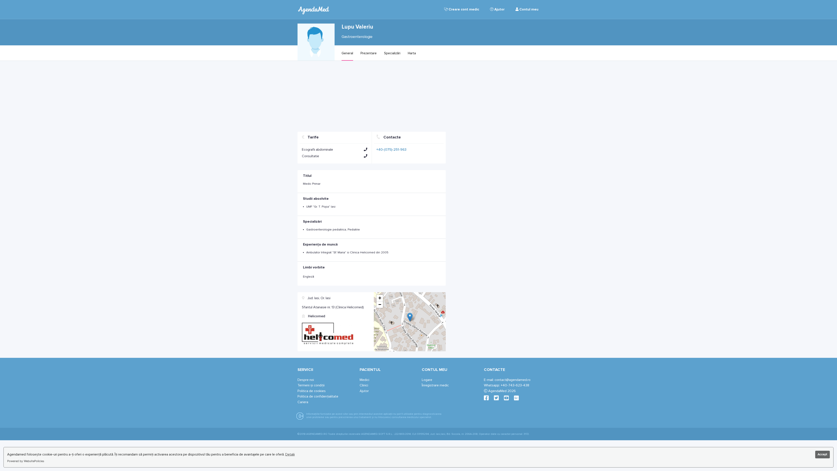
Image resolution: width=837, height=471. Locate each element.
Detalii (290, 454)
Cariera (303, 402)
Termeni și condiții (311, 385)
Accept (822, 454)
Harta (412, 53)
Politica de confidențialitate (318, 396)
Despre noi (306, 380)
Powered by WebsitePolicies (25, 461)
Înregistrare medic (435, 385)
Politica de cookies (312, 391)
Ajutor (499, 9)
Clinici (364, 385)
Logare (427, 380)
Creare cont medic (463, 9)
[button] (365, 149)
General (347, 53)
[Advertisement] (372, 97)
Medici (364, 380)
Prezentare (369, 53)
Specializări (392, 53)
